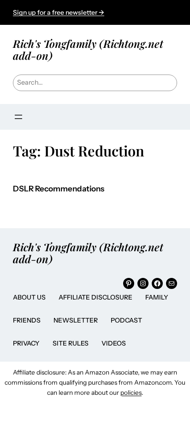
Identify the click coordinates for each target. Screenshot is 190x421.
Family (156, 297)
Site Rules (71, 343)
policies (131, 392)
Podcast (126, 320)
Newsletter (75, 320)
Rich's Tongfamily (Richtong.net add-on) (88, 49)
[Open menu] (18, 116)
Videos (113, 343)
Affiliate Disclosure (95, 297)
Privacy (26, 343)
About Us (29, 297)
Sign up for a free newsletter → (58, 12)
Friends (27, 320)
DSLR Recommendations (58, 189)
